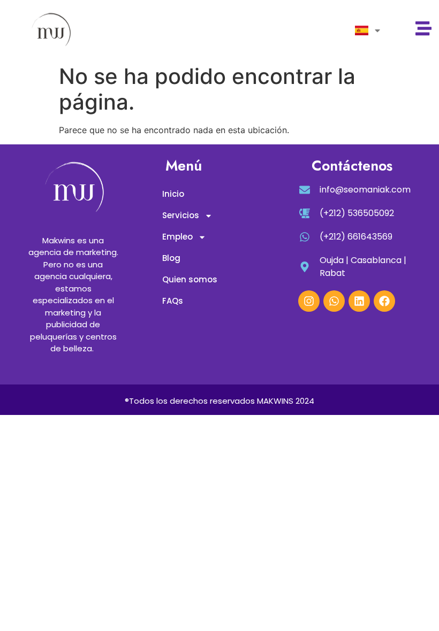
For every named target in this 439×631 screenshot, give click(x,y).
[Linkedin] (359, 301)
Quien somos (189, 279)
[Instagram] (309, 301)
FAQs (172, 300)
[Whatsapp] (334, 301)
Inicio (173, 193)
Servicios (180, 215)
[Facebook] (384, 301)
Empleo (177, 236)
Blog (171, 258)
